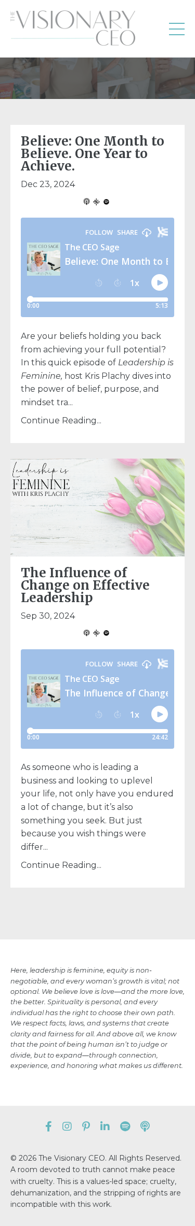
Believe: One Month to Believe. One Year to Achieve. (92, 154)
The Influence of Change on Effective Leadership (85, 585)
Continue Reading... (61, 420)
